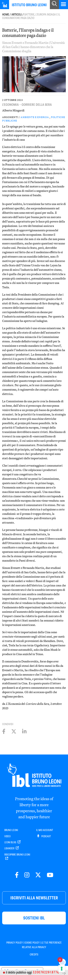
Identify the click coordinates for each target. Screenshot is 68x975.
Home (5, 14)
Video (7, 836)
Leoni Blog (10, 842)
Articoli (16, 14)
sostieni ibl (34, 918)
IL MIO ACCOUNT (44, 830)
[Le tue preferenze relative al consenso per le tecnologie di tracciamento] (61, 968)
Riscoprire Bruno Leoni (17, 854)
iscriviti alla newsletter (34, 898)
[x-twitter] (38, 875)
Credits (34, 954)
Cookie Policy (32, 942)
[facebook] (16, 875)
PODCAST (46, 836)
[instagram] (26, 875)
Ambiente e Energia (34, 117)
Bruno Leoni (11, 830)
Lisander (9, 848)
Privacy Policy (14, 942)
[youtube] (50, 875)
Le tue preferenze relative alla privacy (42, 945)
